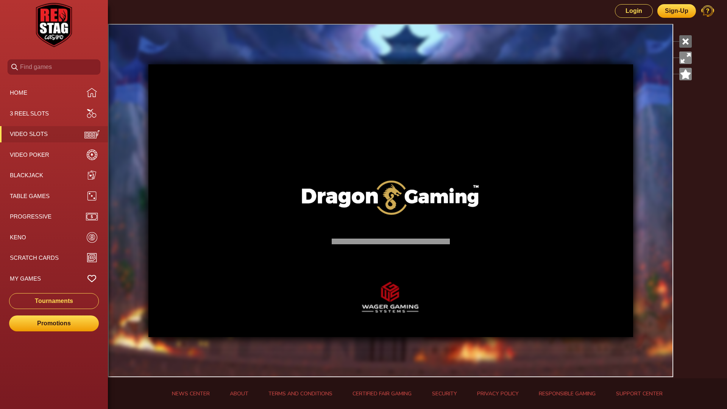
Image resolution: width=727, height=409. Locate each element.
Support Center (639, 393)
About (239, 393)
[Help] (707, 11)
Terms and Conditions (300, 393)
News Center (191, 393)
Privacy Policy (498, 393)
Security (444, 393)
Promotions (54, 323)
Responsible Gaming (567, 393)
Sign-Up (676, 11)
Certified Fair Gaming (382, 393)
